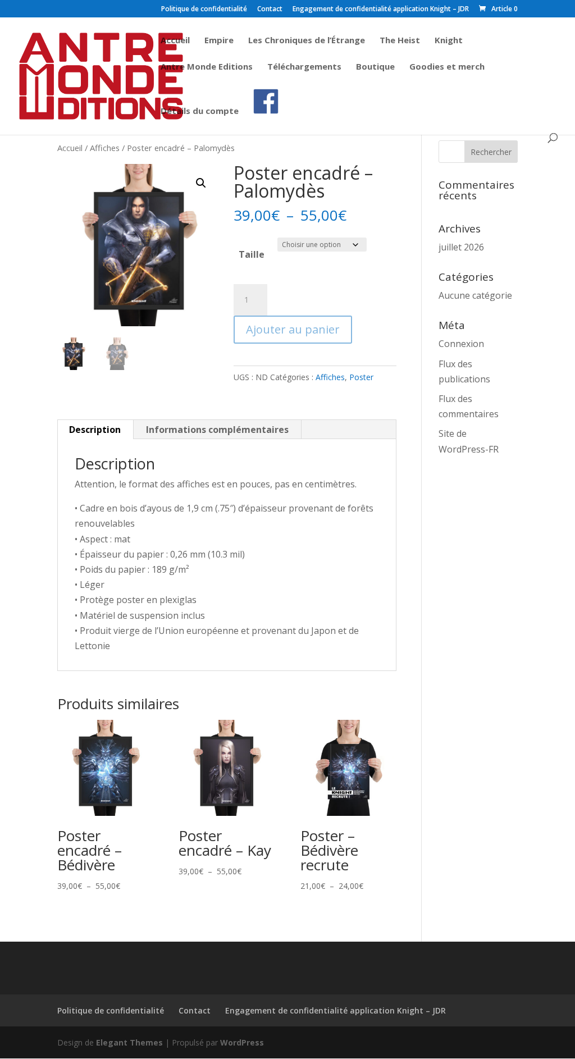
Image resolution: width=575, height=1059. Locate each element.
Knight (449, 40)
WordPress (242, 1042)
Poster (361, 377)
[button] (201, 183)
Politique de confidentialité (204, 9)
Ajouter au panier (293, 329)
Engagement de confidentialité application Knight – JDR (381, 9)
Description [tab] (95, 429)
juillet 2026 (461, 247)
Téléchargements (304, 67)
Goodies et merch (447, 67)
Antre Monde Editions (207, 67)
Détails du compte (200, 111)
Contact (269, 9)
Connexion (461, 343)
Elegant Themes (129, 1042)
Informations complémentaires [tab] (217, 429)
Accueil (175, 40)
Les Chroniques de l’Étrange (306, 40)
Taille (251, 254)
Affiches (105, 147)
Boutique (375, 67)
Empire (219, 40)
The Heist (400, 40)
